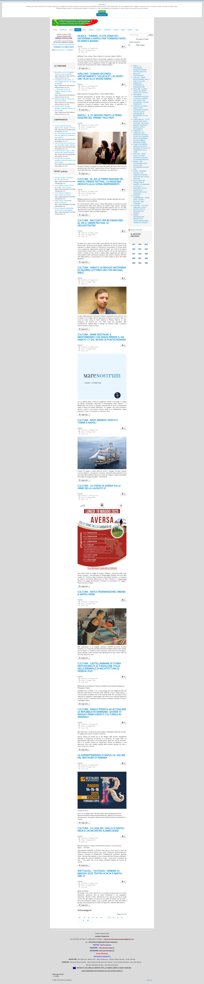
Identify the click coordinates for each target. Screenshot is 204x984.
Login (136, 30)
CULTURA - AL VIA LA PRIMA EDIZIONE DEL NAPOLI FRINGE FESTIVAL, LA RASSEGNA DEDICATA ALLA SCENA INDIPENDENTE (101, 181)
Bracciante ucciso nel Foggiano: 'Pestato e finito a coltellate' (64, 73)
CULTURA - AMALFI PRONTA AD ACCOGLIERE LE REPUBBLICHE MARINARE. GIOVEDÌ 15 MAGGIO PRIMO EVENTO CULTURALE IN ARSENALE (102, 713)
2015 (146, 244)
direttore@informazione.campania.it (64, 40)
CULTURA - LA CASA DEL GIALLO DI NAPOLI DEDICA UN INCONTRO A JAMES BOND (101, 829)
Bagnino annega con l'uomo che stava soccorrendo (64, 100)
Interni (71, 30)
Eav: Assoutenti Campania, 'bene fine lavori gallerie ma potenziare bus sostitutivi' (65, 135)
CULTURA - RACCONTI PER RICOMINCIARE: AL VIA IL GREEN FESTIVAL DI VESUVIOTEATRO (100, 223)
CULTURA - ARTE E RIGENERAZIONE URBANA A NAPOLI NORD (102, 593)
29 (101, 917)
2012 (146, 249)
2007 (139, 258)
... (105, 917)
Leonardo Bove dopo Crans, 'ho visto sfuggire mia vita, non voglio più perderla (65, 82)
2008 (133, 258)
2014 (133, 249)
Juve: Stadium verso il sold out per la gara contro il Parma (64, 186)
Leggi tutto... (85, 68)
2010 (139, 254)
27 (93, 917)
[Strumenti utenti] (123, 46)
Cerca (151, 35)
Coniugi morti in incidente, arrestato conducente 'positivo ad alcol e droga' (65, 108)
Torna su (149, 980)
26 (88, 917)
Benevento (107, 30)
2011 (133, 254)
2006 (146, 258)
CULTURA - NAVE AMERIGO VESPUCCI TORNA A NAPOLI (98, 421)
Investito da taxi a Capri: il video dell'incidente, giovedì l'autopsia (65, 152)
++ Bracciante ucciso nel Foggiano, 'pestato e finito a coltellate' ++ (63, 91)
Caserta (116, 30)
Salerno (130, 30)
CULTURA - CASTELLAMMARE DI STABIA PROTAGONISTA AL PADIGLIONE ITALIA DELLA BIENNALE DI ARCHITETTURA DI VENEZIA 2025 (99, 667)
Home (55, 30)
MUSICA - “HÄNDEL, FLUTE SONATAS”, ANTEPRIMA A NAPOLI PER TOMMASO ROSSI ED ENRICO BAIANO (102, 38)
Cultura (78, 30)
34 (121, 917)
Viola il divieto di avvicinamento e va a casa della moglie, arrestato (65, 144)
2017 (133, 244)
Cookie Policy (102, 15)
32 (113, 917)
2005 (133, 263)
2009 (146, 254)
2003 (146, 263)
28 (97, 917)
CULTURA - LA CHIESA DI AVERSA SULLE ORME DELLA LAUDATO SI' (99, 487)
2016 (139, 244)
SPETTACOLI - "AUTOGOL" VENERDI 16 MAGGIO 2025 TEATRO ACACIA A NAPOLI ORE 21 (100, 873)
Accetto (102, 12)
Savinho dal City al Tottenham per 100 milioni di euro (64, 178)
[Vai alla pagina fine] (88, 920)
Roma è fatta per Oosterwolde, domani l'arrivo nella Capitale (64, 209)
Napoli (123, 30)
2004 (139, 263)
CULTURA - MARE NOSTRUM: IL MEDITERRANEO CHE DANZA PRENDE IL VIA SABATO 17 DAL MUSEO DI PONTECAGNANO (102, 337)
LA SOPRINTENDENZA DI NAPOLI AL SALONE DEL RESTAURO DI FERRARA (101, 756)
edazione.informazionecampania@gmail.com (63, 44)
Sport (84, 30)
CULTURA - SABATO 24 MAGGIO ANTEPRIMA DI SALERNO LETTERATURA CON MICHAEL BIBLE (102, 270)
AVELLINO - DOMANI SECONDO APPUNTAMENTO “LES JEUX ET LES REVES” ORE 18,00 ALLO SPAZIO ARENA (100, 76)
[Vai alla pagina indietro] (84, 917)
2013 (139, 249)
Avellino (99, 30)
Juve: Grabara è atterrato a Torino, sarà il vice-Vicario (63, 194)
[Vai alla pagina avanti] (83, 920)
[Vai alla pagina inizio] (80, 917)
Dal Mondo (63, 30)
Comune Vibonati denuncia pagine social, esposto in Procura (65, 127)
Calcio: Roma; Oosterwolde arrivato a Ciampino (63, 201)
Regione (91, 30)
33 (117, 917)
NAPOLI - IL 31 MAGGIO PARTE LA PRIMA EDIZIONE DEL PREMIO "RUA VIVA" (100, 116)
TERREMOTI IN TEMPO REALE (64, 47)
